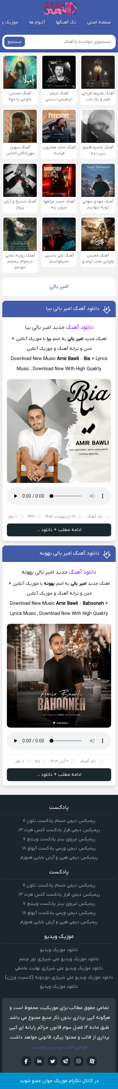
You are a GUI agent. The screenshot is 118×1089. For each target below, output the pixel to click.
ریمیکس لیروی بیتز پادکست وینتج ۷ (59, 839)
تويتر (52, 1061)
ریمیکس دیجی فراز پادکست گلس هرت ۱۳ (59, 830)
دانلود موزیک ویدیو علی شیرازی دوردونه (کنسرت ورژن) (59, 977)
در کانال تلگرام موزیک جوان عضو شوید (59, 1081)
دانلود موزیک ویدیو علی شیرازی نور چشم (59, 959)
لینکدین (39, 1061)
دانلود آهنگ (79, 327)
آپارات (92, 1061)
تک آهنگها (66, 22)
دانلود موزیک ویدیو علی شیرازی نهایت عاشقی (59, 968)
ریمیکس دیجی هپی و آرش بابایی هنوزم (59, 857)
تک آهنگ (95, 516)
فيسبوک (26, 1061)
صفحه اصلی (99, 22)
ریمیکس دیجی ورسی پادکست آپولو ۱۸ (59, 848)
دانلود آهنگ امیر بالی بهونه (69, 553)
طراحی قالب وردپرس (67, 1047)
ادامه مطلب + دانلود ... (59, 530)
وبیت (36, 1047)
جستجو (15, 42)
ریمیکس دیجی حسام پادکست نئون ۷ (59, 821)
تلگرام (65, 1061)
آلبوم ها (37, 22)
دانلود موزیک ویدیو (59, 950)
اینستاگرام (79, 1061)
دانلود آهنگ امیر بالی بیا (72, 308)
